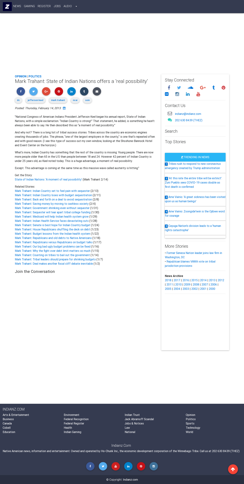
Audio (68, 6)
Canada (7, 423)
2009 (187, 284)
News (17, 6)
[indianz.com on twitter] (179, 88)
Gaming (29, 6)
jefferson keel (35, 100)
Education (9, 432)
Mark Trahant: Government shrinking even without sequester (52, 208)
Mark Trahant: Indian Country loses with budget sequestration (54, 195)
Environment (71, 415)
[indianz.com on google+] (203, 88)
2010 (178, 284)
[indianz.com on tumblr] (214, 88)
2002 (194, 289)
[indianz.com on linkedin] (188, 94)
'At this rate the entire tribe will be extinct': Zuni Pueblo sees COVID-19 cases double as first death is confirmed (193, 182)
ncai (75, 100)
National (130, 432)
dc (18, 100)
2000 (212, 289)
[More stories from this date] (64, 108)
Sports (190, 423)
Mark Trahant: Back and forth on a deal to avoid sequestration (54, 199)
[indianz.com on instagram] (178, 94)
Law (127, 427)
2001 (203, 289)
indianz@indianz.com (188, 114)
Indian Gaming (72, 432)
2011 (169, 284)
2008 (196, 284)
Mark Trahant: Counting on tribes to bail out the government (53, 255)
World (189, 432)
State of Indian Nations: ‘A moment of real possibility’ (49, 179)
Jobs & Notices (134, 423)
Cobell (7, 427)
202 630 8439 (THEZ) (188, 120)
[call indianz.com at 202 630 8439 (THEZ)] (169, 120)
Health (68, 427)
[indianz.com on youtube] (198, 94)
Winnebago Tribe (188, 451)
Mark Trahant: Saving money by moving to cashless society (52, 203)
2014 (203, 280)
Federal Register (74, 423)
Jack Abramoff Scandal (139, 419)
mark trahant (58, 100)
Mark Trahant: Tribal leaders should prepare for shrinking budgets (55, 259)
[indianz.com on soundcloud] (191, 88)
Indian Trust (132, 415)
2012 (221, 280)
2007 (204, 284)
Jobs (57, 6)
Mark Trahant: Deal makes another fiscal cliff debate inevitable (54, 263)
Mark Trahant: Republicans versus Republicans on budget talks (54, 242)
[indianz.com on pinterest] (223, 88)
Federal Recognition (76, 419)
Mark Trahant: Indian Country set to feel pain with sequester (53, 191)
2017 (177, 280)
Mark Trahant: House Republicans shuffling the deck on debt (53, 229)
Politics (35, 76)
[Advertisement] (122, 45)
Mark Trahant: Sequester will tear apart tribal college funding (53, 212)
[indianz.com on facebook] (169, 88)
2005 (168, 289)
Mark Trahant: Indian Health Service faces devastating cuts (52, 221)
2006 (213, 284)
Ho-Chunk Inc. (109, 451)
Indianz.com (130, 479)
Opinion (20, 76)
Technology (193, 427)
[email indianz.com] (169, 113)
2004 (177, 289)
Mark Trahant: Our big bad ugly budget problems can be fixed (53, 246)
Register (44, 6)
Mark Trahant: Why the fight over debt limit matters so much (53, 251)
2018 (168, 280)
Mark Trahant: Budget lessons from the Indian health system (53, 233)
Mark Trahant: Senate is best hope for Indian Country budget (53, 225)
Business (8, 419)
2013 (212, 280)
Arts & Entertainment (16, 415)
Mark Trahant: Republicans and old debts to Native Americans (53, 238)
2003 (186, 289)
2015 (194, 280)
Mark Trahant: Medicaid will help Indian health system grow (52, 216)
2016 (186, 280)
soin (87, 100)
